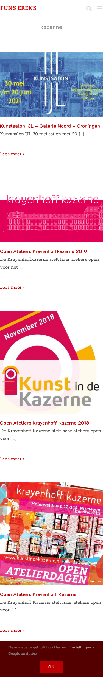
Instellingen (81, 647)
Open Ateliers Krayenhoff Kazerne (38, 594)
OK (51, 667)
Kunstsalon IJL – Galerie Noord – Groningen (50, 125)
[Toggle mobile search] (89, 8)
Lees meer (10, 154)
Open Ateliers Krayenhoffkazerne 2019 (43, 251)
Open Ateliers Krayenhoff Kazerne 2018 (44, 422)
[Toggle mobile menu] (100, 8)
